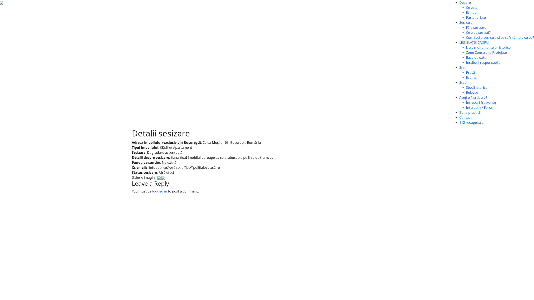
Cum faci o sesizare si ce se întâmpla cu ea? (500, 37)
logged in (159, 191)
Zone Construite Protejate (486, 52)
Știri (462, 67)
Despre (465, 2)
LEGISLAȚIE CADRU (474, 42)
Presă (470, 72)
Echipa (471, 12)
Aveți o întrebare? (473, 97)
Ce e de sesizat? (478, 32)
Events (471, 77)
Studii (463, 82)
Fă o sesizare (476, 27)
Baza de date (476, 57)
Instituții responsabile (483, 62)
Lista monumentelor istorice (488, 47)
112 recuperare (471, 122)
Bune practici (469, 112)
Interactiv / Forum (480, 107)
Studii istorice (476, 87)
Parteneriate (476, 17)
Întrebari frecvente (481, 102)
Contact (465, 117)
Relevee (472, 92)
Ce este (471, 7)
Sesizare (465, 22)
